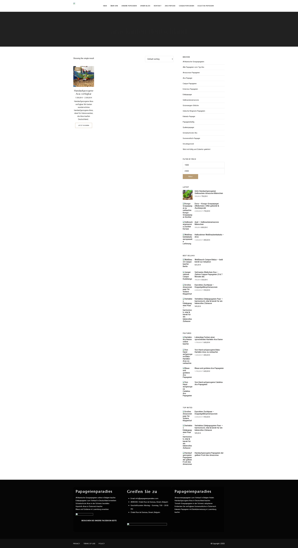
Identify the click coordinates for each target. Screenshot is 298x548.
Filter (190, 176)
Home (130, 24)
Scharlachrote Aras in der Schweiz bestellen (92, 503)
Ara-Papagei (187, 78)
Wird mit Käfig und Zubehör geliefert (196, 149)
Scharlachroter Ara (190, 133)
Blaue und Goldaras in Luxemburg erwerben (92, 509)
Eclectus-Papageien (190, 89)
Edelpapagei (187, 94)
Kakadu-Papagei (189, 116)
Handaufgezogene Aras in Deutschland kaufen (192, 501)
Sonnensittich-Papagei (191, 138)
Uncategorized (188, 144)
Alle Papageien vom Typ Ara (193, 67)
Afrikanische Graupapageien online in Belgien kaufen (95, 498)
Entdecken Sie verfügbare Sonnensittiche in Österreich (195, 506)
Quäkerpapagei (188, 127)
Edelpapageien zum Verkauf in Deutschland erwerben (96, 501)
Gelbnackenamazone (191, 100)
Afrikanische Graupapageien (193, 62)
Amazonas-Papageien (191, 73)
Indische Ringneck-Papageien (194, 111)
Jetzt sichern (83, 125)
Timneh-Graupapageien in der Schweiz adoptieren (194, 503)
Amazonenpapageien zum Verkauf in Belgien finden (194, 498)
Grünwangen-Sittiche (191, 105)
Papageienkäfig (188, 122)
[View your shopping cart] (223, 5)
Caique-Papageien (190, 84)
